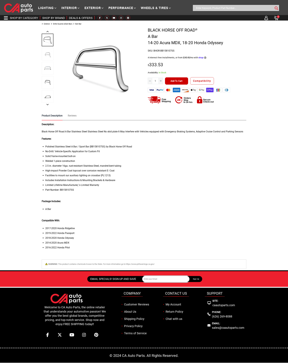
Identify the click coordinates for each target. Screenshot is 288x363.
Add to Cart (176, 81)
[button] (47, 32)
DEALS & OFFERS (81, 18)
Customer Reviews (136, 304)
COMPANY (132, 293)
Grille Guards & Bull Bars (62, 24)
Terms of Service (135, 333)
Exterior (47, 24)
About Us (130, 311)
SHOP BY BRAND (53, 18)
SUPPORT (215, 293)
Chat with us (174, 319)
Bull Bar (78, 24)
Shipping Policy (134, 319)
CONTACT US (176, 293)
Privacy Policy (133, 326)
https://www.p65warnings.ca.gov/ (140, 264)
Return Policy (174, 311)
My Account (173, 304)
